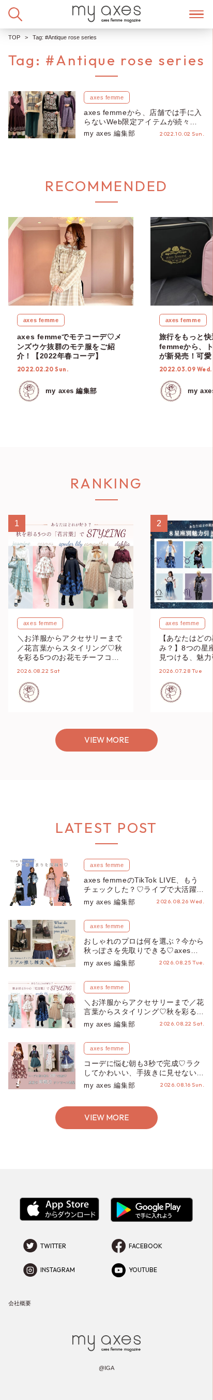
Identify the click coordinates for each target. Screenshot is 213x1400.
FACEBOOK (145, 1246)
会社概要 (19, 1303)
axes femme (107, 97)
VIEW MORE (106, 740)
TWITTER (53, 1246)
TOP (14, 37)
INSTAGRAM (57, 1270)
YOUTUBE (143, 1270)
